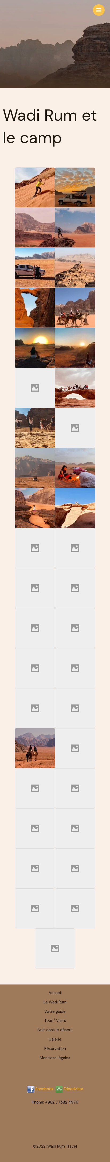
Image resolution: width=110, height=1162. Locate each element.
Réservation (55, 1048)
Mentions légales (55, 1058)
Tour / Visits (55, 1020)
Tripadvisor (72, 1089)
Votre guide (55, 1011)
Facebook (44, 1089)
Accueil (55, 992)
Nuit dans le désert (55, 1030)
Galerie (55, 1039)
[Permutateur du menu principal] (99, 10)
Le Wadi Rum (55, 1002)
